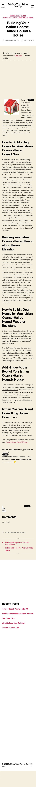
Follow (3, 510)
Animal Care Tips (13, 40)
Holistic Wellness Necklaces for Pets (17, 614)
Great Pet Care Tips (10, 628)
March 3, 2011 (29, 40)
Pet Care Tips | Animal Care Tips (18, 5)
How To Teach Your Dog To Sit (15, 609)
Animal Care (15, 15)
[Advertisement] (18, 81)
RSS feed (18, 55)
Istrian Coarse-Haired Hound (15, 18)
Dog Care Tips (8, 618)
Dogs (23, 15)
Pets (31, 18)
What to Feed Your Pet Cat (13, 623)
